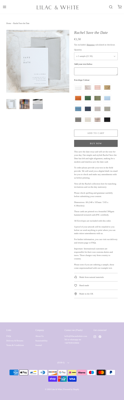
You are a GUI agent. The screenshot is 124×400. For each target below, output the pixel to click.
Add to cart (95, 133)
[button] (11, 104)
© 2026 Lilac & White (53, 389)
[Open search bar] (110, 6)
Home (8, 23)
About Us (39, 336)
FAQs (93, 242)
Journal (38, 345)
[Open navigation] (4, 6)
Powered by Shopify (71, 389)
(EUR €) (61, 362)
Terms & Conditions (15, 345)
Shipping (91, 44)
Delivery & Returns (14, 340)
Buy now (96, 143)
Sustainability (41, 340)
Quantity (78, 49)
